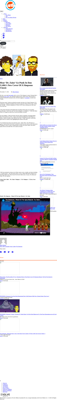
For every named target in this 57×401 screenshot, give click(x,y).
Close (2, 45)
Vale (7, 16)
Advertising (5, 385)
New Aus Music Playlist (11, 17)
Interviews (8, 22)
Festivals (5, 20)
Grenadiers (27, 97)
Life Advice (8, 26)
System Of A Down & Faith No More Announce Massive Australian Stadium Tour (48, 159)
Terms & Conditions (7, 389)
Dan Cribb (2, 246)
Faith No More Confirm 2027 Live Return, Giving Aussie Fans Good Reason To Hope (47, 209)
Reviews (6, 27)
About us (5, 383)
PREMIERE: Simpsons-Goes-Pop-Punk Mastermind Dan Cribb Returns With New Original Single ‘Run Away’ (24, 296)
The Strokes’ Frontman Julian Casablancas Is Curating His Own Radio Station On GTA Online (47, 191)
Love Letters (8, 23)
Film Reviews (9, 31)
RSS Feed (5, 391)
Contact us (5, 384)
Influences (8, 25)
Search (3, 43)
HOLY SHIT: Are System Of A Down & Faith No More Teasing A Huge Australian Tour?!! (48, 126)
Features (6, 21)
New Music (8, 15)
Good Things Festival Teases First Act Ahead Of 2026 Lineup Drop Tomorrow (48, 142)
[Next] (3, 261)
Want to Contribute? (7, 390)
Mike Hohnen (16, 91)
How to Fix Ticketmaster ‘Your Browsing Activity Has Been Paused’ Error (48, 175)
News (5, 13)
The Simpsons (19, 246)
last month (11, 95)
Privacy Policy (6, 388)
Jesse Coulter (13, 246)
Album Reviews (9, 28)
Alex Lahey (6, 96)
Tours (4, 18)
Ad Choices (5, 386)
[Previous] (1, 261)
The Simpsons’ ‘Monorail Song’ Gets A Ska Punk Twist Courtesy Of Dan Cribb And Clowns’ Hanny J (22, 333)
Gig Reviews (8, 29)
